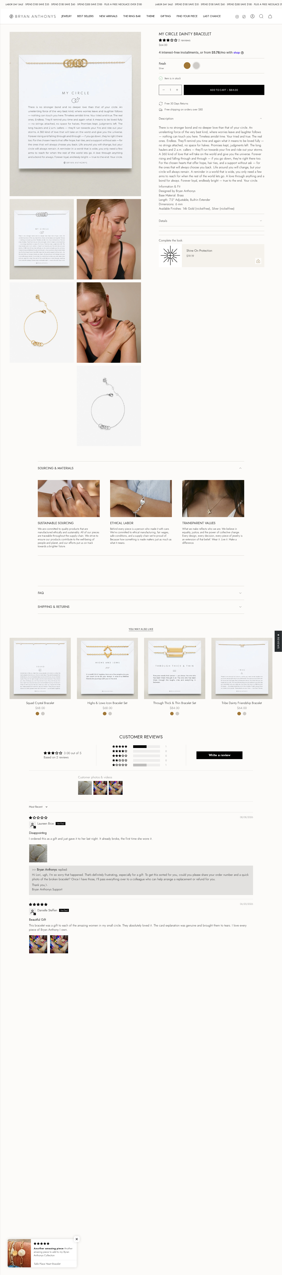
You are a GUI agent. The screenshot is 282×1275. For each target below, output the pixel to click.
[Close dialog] (212, 593)
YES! (104, 642)
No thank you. (103, 657)
